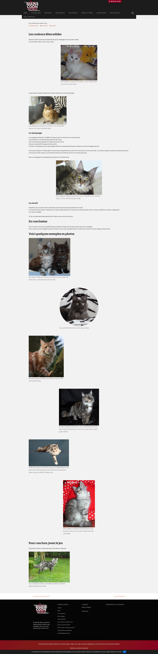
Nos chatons (73, 13)
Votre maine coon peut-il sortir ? (66, 627)
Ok (124, 652)
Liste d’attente (120, 596)
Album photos (101, 13)
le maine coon (36, 13)
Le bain (59, 608)
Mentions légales (86, 607)
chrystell (53, 25)
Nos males (48, 13)
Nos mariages (61, 616)
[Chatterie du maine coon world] (79, 5)
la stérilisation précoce (64, 633)
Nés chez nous (115, 13)
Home (25, 13)
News (59, 610)
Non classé (44, 25)
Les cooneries (61, 613)
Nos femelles (60, 13)
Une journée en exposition (65, 630)
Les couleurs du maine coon (65, 622)
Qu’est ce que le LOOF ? (40, 596)
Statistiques (85, 611)
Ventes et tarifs (87, 13)
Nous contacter (29, 17)
